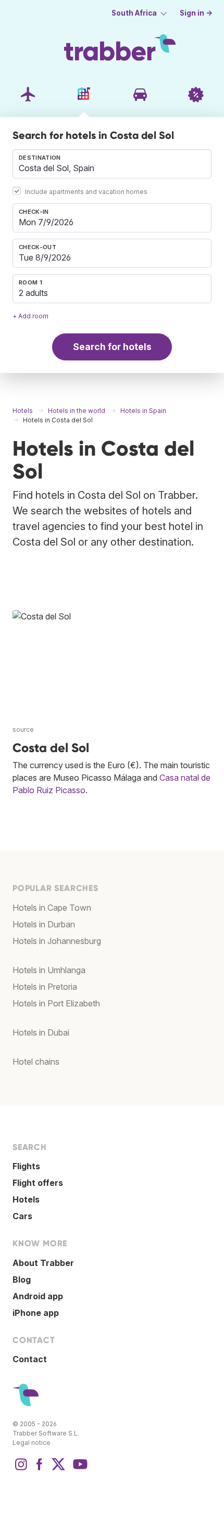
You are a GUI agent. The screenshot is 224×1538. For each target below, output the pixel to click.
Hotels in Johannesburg (57, 941)
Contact (30, 1359)
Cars (22, 1216)
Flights (26, 1166)
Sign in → (196, 13)
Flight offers (38, 1183)
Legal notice (32, 1442)
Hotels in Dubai (41, 1032)
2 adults (33, 293)
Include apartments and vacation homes (86, 192)
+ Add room (30, 316)
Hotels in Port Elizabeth (56, 1003)
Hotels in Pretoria (45, 986)
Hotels (26, 1199)
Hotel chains (36, 1061)
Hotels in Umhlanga (49, 970)
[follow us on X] (58, 1469)
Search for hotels (112, 346)
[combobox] (112, 163)
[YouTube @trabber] (79, 1469)
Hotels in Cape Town (52, 907)
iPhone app (36, 1313)
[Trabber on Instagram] (21, 1469)
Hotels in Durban (44, 924)
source (23, 729)
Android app (38, 1296)
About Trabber (43, 1263)
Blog (22, 1279)
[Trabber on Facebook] (39, 1469)
